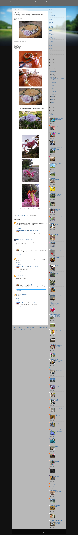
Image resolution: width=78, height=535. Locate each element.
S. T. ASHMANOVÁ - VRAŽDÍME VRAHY (58, 126)
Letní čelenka (53, 81)
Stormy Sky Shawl (58, 423)
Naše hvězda (57, 469)
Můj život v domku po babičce (56, 377)
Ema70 (51, 329)
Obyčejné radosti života (55, 314)
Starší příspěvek (43, 327)
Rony (50, 44)
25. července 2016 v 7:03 (25, 222)
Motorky (50, 30)
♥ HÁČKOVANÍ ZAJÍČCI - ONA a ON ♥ (59, 386)
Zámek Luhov (57, 149)
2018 (52, 65)
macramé (51, 51)
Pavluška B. (52, 223)
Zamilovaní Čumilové (58, 250)
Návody (50, 37)
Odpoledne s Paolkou (58, 337)
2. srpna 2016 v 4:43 (33, 284)
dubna (52, 99)
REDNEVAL (52, 407)
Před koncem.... (57, 476)
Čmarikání (51, 48)
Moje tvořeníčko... (53, 490)
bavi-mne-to (52, 178)
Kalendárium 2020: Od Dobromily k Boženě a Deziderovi (58, 394)
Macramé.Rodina (52, 38)
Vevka (51, 475)
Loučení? (56, 164)
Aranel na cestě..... (54, 468)
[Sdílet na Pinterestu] (35, 215)
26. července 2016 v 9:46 (34, 249)
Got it (66, 2)
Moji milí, (56, 235)
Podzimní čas (57, 454)
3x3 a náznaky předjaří (58, 408)
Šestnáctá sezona (58, 280)
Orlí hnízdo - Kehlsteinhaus (57, 316)
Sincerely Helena (53, 132)
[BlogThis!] (32, 215)
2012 (52, 110)
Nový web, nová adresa (59, 439)
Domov (50, 18)
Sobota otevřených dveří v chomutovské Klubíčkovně (54, 304)
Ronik (50, 49)
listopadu (53, 71)
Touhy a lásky (53, 344)
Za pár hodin (57, 461)
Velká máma (53, 91)
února (52, 102)
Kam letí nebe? (53, 460)
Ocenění (50, 53)
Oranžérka (52, 453)
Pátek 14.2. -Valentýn (58, 415)
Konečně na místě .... (58, 141)
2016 (52, 68)
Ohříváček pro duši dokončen (58, 157)
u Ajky (51, 186)
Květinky (50, 23)
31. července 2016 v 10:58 (34, 266)
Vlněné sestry (53, 193)
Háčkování (51, 14)
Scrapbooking (51, 34)
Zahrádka (51, 26)
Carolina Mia (52, 156)
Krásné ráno (57, 446)
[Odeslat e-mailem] (30, 215)
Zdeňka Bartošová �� (23, 230)
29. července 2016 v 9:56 (23, 258)
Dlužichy (56, 273)
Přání (50, 40)
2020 (52, 62)
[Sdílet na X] (33, 215)
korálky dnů (52, 483)
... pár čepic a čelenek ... (59, 370)
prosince (53, 69)
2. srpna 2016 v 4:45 (33, 302)
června (52, 96)
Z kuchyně (51, 22)
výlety (50, 16)
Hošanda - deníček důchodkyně (56, 216)
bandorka (52, 208)
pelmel (50, 33)
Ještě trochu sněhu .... (58, 243)
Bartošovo (51, 29)
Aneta (17, 275)
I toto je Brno (57, 378)
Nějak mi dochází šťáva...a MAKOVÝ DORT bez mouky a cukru (58, 515)
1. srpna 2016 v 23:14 (23, 275)
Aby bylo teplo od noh (54, 487)
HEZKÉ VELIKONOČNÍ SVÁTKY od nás (59, 361)
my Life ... (52, 445)
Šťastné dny (52, 294)
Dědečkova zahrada (54, 279)
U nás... (51, 264)
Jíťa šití (51, 422)
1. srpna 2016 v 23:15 (23, 294)
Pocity (50, 42)
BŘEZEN (56, 224)
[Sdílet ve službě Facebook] (34, 215)
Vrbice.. (56, 322)
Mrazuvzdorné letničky (58, 431)
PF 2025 (56, 265)
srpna (52, 75)
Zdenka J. (18, 222)
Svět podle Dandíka (54, 140)
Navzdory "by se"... (58, 295)
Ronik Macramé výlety (53, 55)
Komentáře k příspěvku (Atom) (26, 329)
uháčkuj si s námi (53, 438)
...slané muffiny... (58, 133)
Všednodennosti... (54, 414)
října (52, 72)
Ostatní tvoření (52, 15)
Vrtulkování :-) (53, 94)
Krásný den (57, 307)
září (52, 74)
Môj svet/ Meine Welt (54, 234)
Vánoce (50, 20)
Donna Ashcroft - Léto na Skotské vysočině (59, 119)
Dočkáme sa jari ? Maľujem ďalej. (58, 523)
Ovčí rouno (51, 41)
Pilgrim (51, 302)
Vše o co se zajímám (54, 359)
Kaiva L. (52, 287)
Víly (50, 31)
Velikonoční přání (58, 330)
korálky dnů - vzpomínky (55, 505)
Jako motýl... (52, 272)
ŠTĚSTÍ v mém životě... (54, 201)
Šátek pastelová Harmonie (57, 210)
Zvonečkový (53, 84)
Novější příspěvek (18, 327)
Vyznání (56, 400)
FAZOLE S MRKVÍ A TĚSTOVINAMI (58, 259)
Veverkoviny (52, 117)
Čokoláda (53, 93)
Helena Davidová (19, 239)
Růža (17, 258)
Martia (51, 384)
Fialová (52, 85)
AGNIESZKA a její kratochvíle (56, 399)
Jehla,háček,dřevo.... (54, 171)
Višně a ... (53, 88)
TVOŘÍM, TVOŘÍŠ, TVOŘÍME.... (56, 231)
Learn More (61, 2)
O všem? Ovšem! (53, 125)
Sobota (52, 90)
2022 (52, 59)
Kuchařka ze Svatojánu (54, 257)
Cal (49, 52)
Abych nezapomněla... (54, 392)
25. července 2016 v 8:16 (27, 239)
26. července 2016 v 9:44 (34, 230)
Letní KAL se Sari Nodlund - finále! (58, 195)
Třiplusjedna (52, 369)
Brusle (56, 506)
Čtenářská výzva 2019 (54, 484)
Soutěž (50, 45)
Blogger (48, 532)
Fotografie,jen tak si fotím (55, 163)
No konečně (57, 179)
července (53, 77)
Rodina (50, 19)
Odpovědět (18, 226)
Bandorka (52, 486)
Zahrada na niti (53, 249)
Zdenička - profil (52, 9)
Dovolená (51, 27)
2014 (52, 107)
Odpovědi (19, 228)
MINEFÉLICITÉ (53, 242)
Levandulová (53, 82)
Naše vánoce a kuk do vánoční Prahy (58, 346)
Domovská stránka (30, 327)
